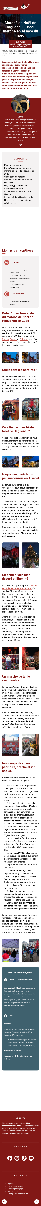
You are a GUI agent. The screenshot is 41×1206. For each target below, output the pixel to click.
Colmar (13, 339)
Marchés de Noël (20, 46)
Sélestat (24, 339)
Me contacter (13, 1191)
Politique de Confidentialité (18, 1194)
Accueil (5, 51)
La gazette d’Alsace (15, 1186)
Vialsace (7, 1059)
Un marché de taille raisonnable (18, 197)
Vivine (22, 42)
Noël (11, 51)
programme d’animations (13, 994)
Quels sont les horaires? (15, 177)
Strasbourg (7, 73)
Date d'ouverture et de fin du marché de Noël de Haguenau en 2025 (19, 171)
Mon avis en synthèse (14, 165)
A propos (11, 1184)
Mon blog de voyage (15, 1189)
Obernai (5, 339)
